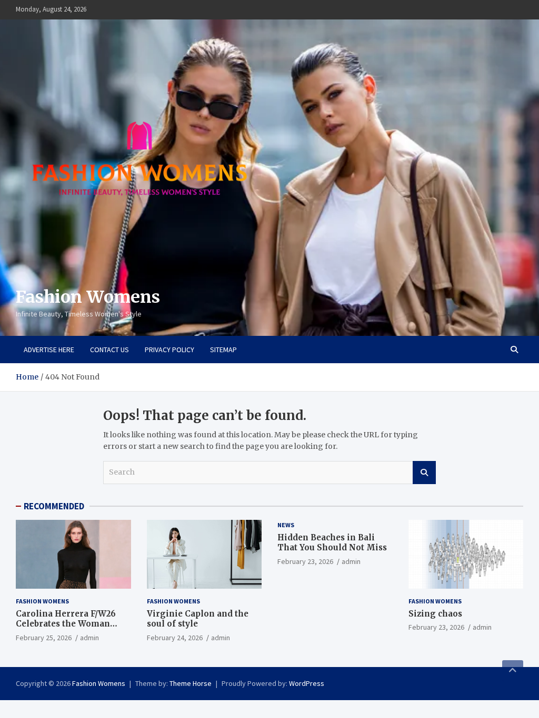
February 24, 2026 (175, 637)
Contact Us (109, 349)
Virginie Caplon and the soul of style (197, 619)
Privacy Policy (169, 349)
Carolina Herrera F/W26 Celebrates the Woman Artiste (66, 624)
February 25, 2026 (44, 637)
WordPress (306, 683)
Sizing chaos (435, 614)
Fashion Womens (88, 296)
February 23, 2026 (305, 561)
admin (89, 637)
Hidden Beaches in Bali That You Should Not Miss (332, 542)
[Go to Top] (512, 670)
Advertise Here (49, 349)
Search (424, 472)
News (285, 525)
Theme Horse (190, 683)
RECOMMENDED (54, 506)
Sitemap (223, 349)
